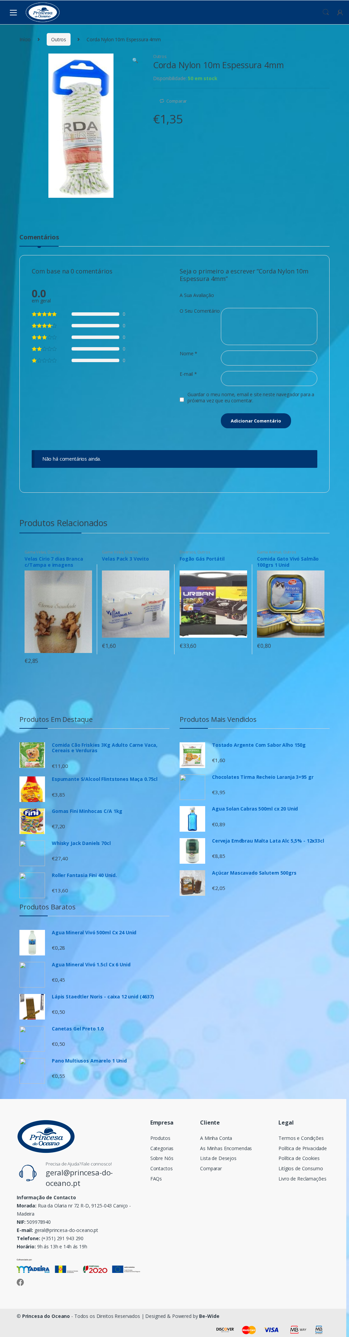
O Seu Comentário (200, 311)
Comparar (176, 101)
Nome (188, 354)
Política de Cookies (298, 1158)
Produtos (160, 1138)
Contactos (161, 1168)
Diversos (187, 551)
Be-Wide (209, 1316)
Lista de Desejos (218, 1158)
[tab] (39, 240)
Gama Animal (269, 551)
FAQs (156, 1178)
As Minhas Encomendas (226, 1148)
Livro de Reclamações (302, 1178)
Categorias (162, 1148)
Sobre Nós (161, 1158)
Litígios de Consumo (300, 1168)
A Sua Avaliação (197, 295)
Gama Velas (35, 551)
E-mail (188, 374)
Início (25, 39)
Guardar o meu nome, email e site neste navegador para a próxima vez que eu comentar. (250, 397)
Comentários (39, 237)
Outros (58, 39)
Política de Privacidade (302, 1148)
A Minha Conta (216, 1138)
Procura (326, 12)
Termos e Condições (300, 1138)
